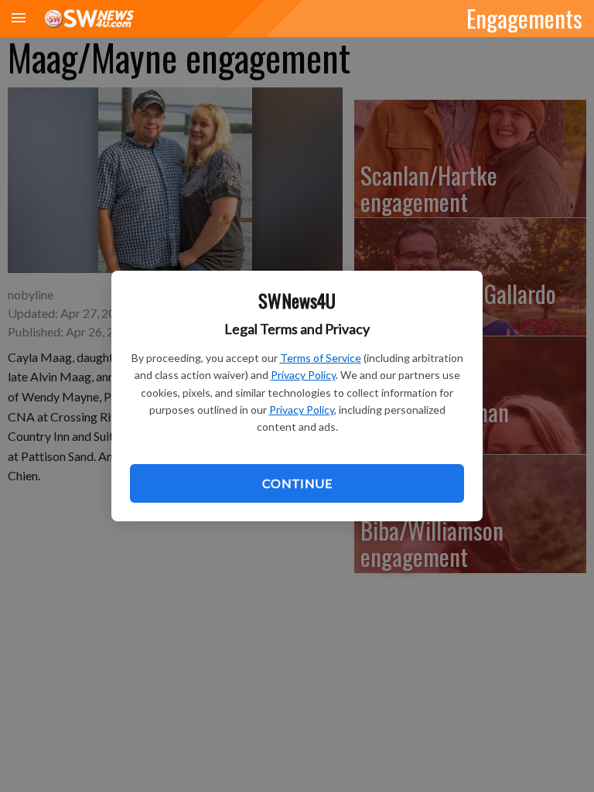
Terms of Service (320, 357)
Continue (297, 483)
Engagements (524, 18)
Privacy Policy (303, 374)
